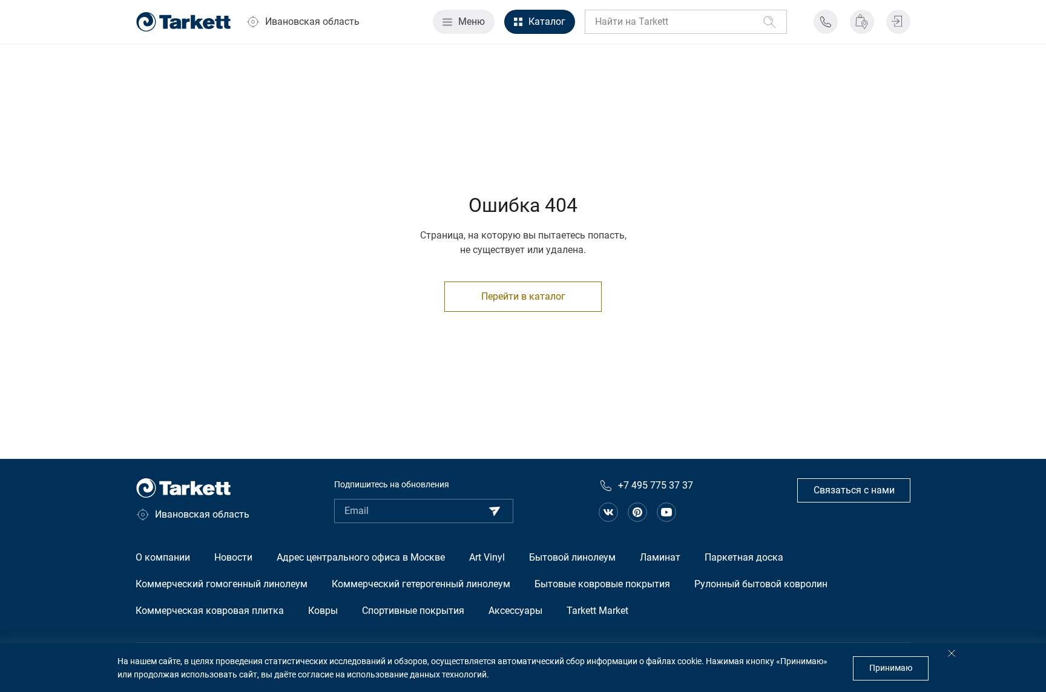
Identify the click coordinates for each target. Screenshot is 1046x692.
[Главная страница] (183, 21)
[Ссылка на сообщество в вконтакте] (608, 512)
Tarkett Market (597, 610)
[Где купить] (862, 22)
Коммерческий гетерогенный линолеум (421, 584)
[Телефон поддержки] (826, 22)
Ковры (323, 610)
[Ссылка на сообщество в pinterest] (637, 512)
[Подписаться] (494, 511)
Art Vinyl (487, 557)
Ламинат (660, 557)
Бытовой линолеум (572, 557)
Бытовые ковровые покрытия (602, 584)
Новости (233, 557)
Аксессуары (515, 610)
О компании (163, 557)
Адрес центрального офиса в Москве (361, 557)
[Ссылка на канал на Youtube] (666, 512)
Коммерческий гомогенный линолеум (222, 584)
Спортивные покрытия (413, 610)
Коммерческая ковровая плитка (210, 610)
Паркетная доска (744, 557)
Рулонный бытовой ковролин (760, 584)
